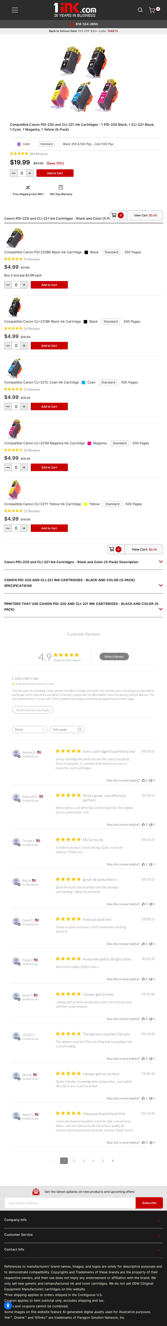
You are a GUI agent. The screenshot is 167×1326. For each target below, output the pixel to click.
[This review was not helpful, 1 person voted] (150, 864)
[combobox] (29, 729)
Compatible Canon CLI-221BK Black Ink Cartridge (42, 321)
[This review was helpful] (143, 864)
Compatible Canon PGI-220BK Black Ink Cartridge (43, 252)
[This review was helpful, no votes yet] (143, 780)
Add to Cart (49, 285)
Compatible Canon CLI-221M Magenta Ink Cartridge (44, 443)
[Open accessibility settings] (8, 1305)
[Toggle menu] (17, 10)
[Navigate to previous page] (54, 1160)
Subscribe (149, 1203)
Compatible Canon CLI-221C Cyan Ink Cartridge (41, 382)
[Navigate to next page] (113, 1160)
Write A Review (114, 656)
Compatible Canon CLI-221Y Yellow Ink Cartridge (42, 504)
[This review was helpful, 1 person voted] (143, 1098)
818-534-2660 (87, 24)
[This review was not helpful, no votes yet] (150, 780)
